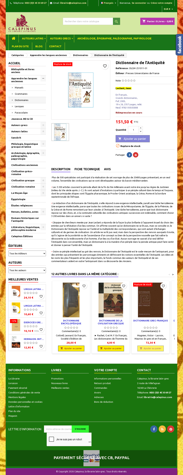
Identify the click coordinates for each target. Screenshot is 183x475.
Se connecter (139, 3)
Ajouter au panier (132, 138)
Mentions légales (17, 397)
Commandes (100, 388)
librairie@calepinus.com (73, 3)
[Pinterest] (135, 154)
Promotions (57, 378)
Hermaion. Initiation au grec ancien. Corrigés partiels (34, 339)
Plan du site (20, 46)
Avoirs (97, 392)
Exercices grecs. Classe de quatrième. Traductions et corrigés (34, 322)
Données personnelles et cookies (25, 402)
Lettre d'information (18, 406)
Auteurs (15, 262)
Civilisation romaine (23, 186)
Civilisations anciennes (24, 165)
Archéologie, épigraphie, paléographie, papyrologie (114, 38)
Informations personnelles (107, 378)
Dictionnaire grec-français (150, 320)
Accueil (14, 63)
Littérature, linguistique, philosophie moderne (25, 228)
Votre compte (105, 370)
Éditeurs (15, 245)
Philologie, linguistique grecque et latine (24, 145)
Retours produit (102, 383)
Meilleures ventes (23, 279)
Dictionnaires (21, 100)
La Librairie (14, 378)
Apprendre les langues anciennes (24, 80)
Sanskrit (16, 137)
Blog (39, 46)
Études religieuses (22, 205)
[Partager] (129, 154)
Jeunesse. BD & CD (22, 119)
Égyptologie (18, 199)
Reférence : (122, 68)
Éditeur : (120, 73)
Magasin (12, 416)
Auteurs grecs (60, 38)
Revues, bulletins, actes (24, 211)
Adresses (99, 397)
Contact (55, 46)
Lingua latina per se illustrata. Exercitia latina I (34, 306)
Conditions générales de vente (24, 392)
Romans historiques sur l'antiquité (25, 219)
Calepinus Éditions (22, 236)
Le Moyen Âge (19, 193)
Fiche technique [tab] (87, 169)
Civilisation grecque (22, 180)
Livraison (13, 383)
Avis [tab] (107, 169)
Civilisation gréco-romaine (22, 172)
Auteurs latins (32, 38)
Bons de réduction (103, 402)
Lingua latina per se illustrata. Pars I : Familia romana (34, 289)
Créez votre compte (161, 3)
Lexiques (19, 106)
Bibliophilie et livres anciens (22, 70)
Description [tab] (60, 169)
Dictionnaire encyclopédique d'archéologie (71, 323)
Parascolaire (21, 112)
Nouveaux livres (59, 383)
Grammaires (21, 94)
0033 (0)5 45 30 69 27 (35, 3)
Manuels (19, 87)
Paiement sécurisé (17, 388)
